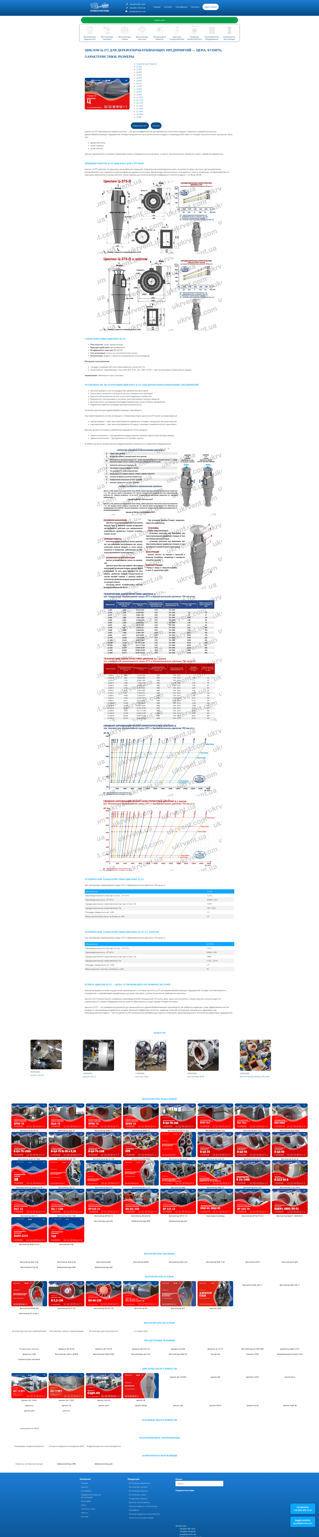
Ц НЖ (138, 117)
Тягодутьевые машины (159, 38)
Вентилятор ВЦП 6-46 (66, 1285)
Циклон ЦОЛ (103, 1523)
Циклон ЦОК (29, 1529)
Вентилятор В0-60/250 (140, 1216)
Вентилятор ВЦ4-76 (66, 1130)
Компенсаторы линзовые (29, 1477)
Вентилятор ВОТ (178, 1355)
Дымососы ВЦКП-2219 (289, 1467)
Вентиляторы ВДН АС (178, 1472)
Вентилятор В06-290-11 (252, 1354)
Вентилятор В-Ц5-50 (289, 1159)
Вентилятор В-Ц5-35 (215, 1159)
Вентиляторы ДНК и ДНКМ (66, 1472)
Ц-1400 (139, 108)
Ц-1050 (139, 97)
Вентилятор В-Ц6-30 (29, 1314)
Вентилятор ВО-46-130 (103, 1355)
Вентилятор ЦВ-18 (66, 1187)
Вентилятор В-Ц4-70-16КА (29, 1159)
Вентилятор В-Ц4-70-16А (178, 1130)
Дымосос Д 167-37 (215, 1467)
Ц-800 (139, 89)
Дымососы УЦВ (29, 1472)
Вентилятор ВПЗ (252, 1285)
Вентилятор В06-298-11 (290, 1354)
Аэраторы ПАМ (141, 1076)
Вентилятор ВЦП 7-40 (215, 1285)
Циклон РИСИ (215, 1523)
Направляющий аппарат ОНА (290, 1472)
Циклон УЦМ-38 (290, 1523)
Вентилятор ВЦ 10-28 (178, 1159)
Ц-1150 (139, 100)
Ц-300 (139, 69)
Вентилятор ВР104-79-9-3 (252, 1216)
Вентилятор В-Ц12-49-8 (290, 1187)
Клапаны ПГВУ (252, 1472)
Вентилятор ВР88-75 (103, 1130)
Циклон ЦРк (178, 1523)
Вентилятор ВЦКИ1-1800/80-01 (290, 1216)
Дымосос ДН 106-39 (103, 1467)
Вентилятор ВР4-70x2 (252, 1130)
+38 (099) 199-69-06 (137, 8)
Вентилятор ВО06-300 (29, 1355)
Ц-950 (139, 94)
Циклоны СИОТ (252, 1495)
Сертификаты (181, 7)
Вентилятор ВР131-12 (178, 1216)
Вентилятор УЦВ (66, 1244)
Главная (156, 7)
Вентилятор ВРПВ (141, 1285)
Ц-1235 (139, 103)
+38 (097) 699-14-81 (137, 4)
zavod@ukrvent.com (137, 11)
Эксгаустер (215, 1472)
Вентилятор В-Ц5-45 (252, 1159)
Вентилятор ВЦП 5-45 (29, 1285)
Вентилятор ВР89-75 (141, 1130)
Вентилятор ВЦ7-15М (66, 1216)
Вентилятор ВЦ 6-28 (103, 1187)
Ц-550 (139, 78)
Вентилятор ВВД (178, 1187)
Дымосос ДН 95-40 (66, 1467)
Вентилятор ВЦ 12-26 (141, 1187)
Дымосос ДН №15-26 (141, 1467)
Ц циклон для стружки (146, 64)
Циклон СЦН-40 (37, 1075)
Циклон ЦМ (215, 1495)
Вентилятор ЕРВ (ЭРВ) (141, 1159)
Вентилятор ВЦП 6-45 (178, 1285)
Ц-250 (139, 66)
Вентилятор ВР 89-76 (29, 1130)
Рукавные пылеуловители (194, 38)
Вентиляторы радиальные (90, 38)
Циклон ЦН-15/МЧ (29, 1518)
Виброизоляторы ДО (178, 1244)
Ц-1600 (139, 114)
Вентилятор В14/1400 (252, 1187)
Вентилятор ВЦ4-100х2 (290, 1130)
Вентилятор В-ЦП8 (290, 1285)
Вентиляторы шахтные (142, 38)
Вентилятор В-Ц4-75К (66, 1159)
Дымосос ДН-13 (89, 1076)
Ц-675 (139, 83)
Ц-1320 (139, 106)
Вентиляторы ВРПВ (196, 1076)
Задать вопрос (210, 7)
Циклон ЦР (140, 1518)
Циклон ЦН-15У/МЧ (178, 1495)
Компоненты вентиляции (229, 38)
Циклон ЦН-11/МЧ (66, 1518)
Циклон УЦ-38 (252, 1523)
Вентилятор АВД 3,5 (215, 1187)
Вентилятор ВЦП (103, 1285)
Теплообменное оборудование (212, 38)
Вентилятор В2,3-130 (66, 1354)
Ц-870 (139, 91)
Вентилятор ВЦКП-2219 (29, 1244)
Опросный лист (140, 125)
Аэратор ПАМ (215, 1355)
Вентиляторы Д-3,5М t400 (252, 1467)
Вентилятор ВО (141, 1355)
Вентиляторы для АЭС (103, 1244)
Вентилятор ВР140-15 (103, 1216)
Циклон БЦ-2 (289, 1495)
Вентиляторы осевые (125, 38)
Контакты (195, 7)
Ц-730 (139, 86)
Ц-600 (139, 80)
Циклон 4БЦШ (141, 1523)
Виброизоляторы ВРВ (141, 1244)
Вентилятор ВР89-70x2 (215, 1130)
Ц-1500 (139, 111)
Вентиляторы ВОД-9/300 (103, 1472)
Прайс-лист (159, 20)
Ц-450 (139, 75)
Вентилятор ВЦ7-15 (29, 1216)
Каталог (156, 125)
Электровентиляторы (215, 1216)
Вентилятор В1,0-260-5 (29, 1383)
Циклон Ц (29, 1523)
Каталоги (168, 7)
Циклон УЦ (66, 1523)
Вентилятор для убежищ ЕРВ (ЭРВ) (254, 1076)
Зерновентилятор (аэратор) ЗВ (29, 1187)
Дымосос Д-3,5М (178, 1467)
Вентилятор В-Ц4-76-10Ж (103, 1159)
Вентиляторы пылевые (107, 38)
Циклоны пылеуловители (177, 38)
